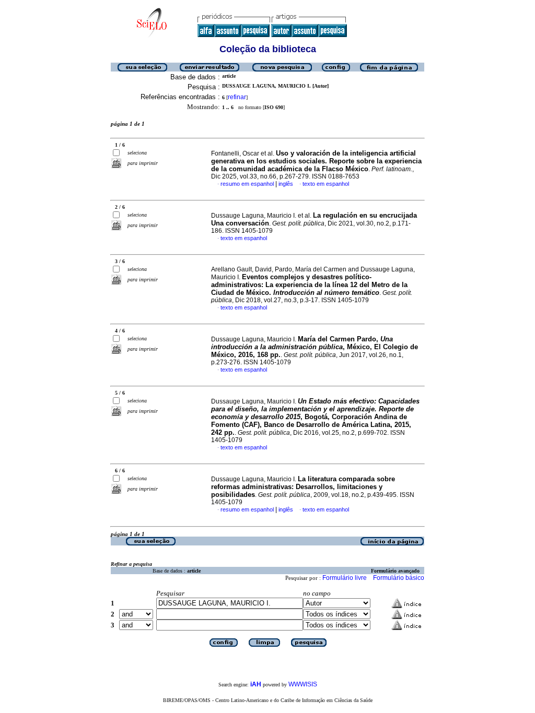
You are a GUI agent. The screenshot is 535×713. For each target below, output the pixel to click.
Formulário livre (344, 577)
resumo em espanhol (247, 184)
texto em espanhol (326, 184)
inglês (285, 184)
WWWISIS (302, 684)
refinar (237, 97)
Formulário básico (398, 577)
